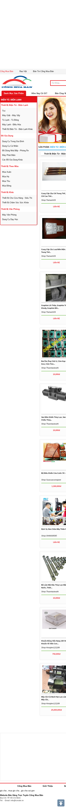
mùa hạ (5, 176)
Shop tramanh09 (48, 200)
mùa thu (6, 181)
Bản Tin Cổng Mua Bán (43, 71)
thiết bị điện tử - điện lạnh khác (17, 129)
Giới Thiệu (48, 786)
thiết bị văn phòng (10, 209)
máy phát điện (8, 155)
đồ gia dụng (7, 136)
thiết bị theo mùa (9, 166)
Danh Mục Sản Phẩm (14, 93)
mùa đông (6, 186)
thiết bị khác (7, 192)
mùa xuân (6, 172)
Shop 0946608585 (49, 536)
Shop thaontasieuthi (50, 368)
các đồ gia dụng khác (12, 160)
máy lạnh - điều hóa (11, 124)
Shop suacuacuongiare (51, 480)
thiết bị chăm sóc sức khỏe (15, 202)
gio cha (3, 790)
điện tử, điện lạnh (11, 100)
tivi (3, 111)
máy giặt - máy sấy (11, 115)
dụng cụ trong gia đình (13, 141)
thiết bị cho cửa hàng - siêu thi (17, 198)
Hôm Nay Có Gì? (39, 93)
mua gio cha (13, 790)
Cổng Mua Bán (6, 71)
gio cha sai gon (28, 790)
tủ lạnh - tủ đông (10, 120)
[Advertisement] (33, 34)
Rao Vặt (23, 71)
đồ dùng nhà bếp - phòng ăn (15, 150)
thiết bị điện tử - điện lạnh (14, 105)
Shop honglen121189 (50, 648)
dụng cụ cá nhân (10, 146)
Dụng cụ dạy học (10, 219)
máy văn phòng (9, 215)
